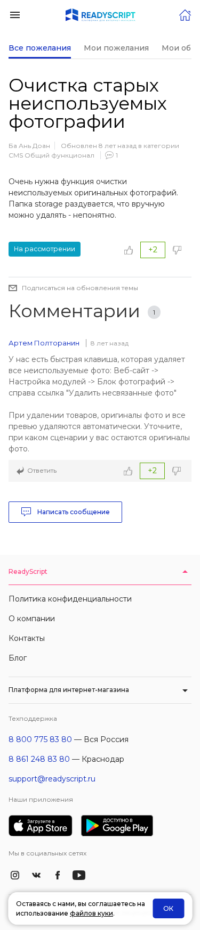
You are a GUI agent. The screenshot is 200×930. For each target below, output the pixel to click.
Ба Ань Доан (29, 146)
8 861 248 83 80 (39, 759)
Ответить (42, 470)
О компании (32, 618)
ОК (168, 908)
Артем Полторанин (44, 343)
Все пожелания (40, 48)
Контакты (27, 638)
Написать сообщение (73, 512)
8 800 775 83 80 (40, 739)
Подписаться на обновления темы (80, 288)
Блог (18, 658)
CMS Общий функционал (51, 155)
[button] (15, 14)
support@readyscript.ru (52, 779)
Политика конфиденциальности (70, 599)
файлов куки (91, 913)
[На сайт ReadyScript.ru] (185, 14)
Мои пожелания (116, 48)
